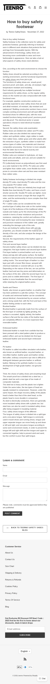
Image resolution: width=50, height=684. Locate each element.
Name (5, 465)
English (24, 651)
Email (5, 476)
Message (6, 486)
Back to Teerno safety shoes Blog (27, 529)
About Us (9, 553)
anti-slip (37, 228)
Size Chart (9, 566)
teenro (20, 676)
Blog (7, 607)
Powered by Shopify (30, 676)
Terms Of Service (12, 600)
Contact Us (10, 559)
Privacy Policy (11, 593)
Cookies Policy (11, 586)
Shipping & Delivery (13, 573)
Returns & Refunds (13, 580)
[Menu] (45, 7)
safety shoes (11, 79)
